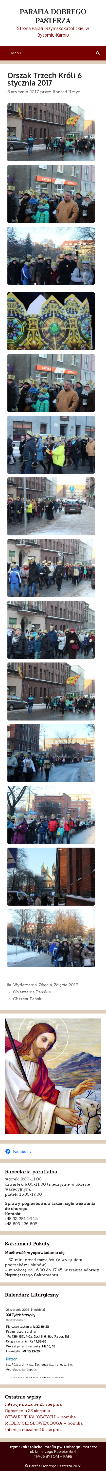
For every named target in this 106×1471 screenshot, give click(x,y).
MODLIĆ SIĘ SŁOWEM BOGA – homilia (44, 1423)
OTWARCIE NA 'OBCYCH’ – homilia (40, 1416)
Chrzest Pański (28, 998)
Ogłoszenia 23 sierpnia (27, 1410)
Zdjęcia (45, 984)
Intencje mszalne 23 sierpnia (33, 1404)
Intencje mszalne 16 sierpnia (33, 1429)
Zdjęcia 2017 (66, 984)
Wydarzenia (25, 984)
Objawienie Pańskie (32, 991)
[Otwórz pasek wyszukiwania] (98, 53)
